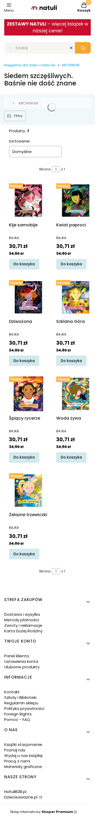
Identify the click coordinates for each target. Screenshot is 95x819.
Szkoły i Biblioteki (20, 697)
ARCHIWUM (70, 65)
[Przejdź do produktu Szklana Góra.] (75, 297)
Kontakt (12, 692)
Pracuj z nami (17, 761)
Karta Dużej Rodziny (23, 631)
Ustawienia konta (21, 661)
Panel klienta (16, 656)
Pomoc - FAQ (17, 719)
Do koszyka (24, 264)
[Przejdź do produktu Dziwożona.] (28, 297)
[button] (83, 48)
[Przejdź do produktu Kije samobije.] (28, 200)
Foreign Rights (18, 714)
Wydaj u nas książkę (23, 755)
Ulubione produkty (22, 667)
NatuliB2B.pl (15, 791)
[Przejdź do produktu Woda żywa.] (75, 393)
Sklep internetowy (41, 811)
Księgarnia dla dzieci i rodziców (29, 65)
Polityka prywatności (24, 708)
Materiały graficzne (23, 766)
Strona (44, 169)
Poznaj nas (14, 750)
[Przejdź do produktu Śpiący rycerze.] (28, 393)
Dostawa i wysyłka (22, 614)
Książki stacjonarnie (23, 744)
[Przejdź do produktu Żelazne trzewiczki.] (28, 490)
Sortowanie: (19, 141)
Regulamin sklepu (21, 703)
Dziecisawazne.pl (21, 797)
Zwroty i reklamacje (23, 625)
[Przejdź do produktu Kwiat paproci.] (75, 200)
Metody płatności (21, 620)
